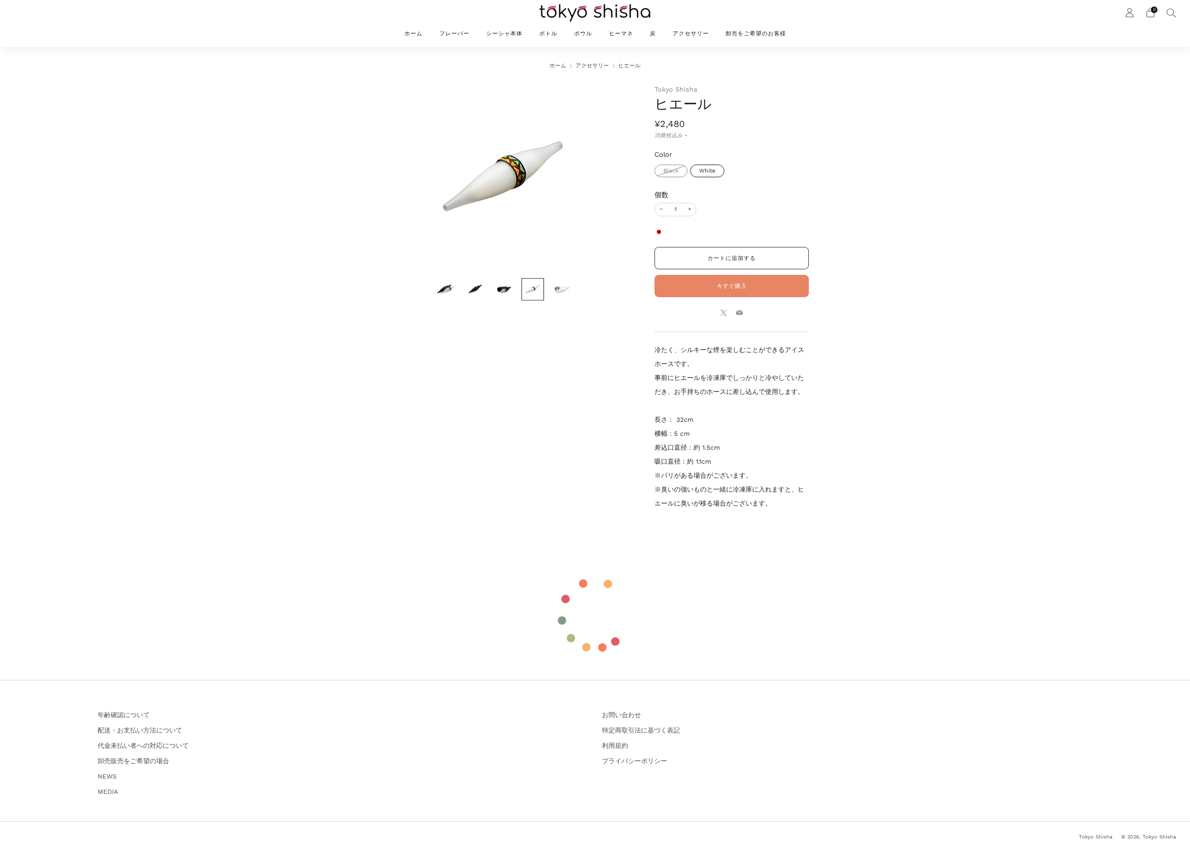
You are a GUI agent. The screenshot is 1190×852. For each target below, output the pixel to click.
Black (671, 170)
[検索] (1171, 12)
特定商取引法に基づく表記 (641, 730)
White (707, 170)
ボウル (583, 33)
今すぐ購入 (732, 286)
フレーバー (454, 33)
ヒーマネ (621, 33)
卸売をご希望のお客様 (756, 33)
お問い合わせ (621, 715)
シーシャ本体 (504, 33)
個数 (661, 195)
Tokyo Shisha (675, 89)
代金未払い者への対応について (143, 745)
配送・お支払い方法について (140, 730)
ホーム (413, 33)
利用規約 (615, 745)
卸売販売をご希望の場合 (133, 761)
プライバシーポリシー (634, 761)
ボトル (548, 33)
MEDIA (108, 791)
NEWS (107, 776)
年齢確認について (124, 715)
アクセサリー (691, 33)
